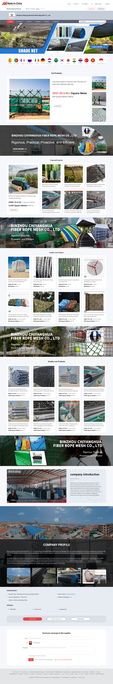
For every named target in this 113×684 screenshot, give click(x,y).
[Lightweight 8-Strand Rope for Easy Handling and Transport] (94, 267)
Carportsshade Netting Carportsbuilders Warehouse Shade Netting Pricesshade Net (51, 211)
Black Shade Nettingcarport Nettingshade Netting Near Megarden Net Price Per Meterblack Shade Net (68, 390)
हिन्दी (76, 673)
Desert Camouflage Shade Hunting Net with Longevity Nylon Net (94, 315)
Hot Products (16, 672)
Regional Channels (76, 672)
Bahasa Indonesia (100, 673)
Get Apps (99, 4)
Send (31, 659)
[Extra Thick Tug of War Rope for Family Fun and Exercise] (43, 267)
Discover (47, 21)
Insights (98, 672)
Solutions (38, 21)
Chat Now (102, 9)
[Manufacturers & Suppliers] (12, 3)
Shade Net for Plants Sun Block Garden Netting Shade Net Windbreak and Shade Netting (50, 185)
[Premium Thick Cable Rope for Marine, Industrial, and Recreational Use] (18, 267)
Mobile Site (92, 672)
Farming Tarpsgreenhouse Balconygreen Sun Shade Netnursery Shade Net (93, 211)
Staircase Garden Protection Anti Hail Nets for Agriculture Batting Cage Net (69, 83)
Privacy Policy (81, 677)
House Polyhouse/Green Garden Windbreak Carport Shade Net (72, 185)
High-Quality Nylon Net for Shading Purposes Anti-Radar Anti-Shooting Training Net (42, 315)
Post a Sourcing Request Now (63, 659)
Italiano (45, 673)
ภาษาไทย (81, 673)
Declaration (73, 677)
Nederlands (57, 673)
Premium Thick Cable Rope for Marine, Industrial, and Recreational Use (18, 280)
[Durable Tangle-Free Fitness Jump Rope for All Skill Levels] (69, 267)
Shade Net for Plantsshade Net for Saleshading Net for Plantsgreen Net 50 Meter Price (43, 390)
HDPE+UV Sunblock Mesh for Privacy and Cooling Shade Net (22, 197)
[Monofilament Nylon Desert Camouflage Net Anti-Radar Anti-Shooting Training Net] (69, 302)
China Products (24, 672)
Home (10, 21)
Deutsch (51, 673)
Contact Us (56, 21)
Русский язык (39, 673)
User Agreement (65, 677)
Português (26, 673)
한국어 (67, 673)
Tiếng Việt (91, 673)
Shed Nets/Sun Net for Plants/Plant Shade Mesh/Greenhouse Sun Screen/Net (96, 185)
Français (32, 673)
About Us (29, 21)
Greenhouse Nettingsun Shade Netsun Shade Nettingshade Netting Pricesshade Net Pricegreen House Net (94, 424)
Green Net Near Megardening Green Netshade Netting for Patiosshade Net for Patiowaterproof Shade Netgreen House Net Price (18, 390)
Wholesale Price (58, 672)
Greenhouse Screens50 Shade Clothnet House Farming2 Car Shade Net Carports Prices (18, 424)
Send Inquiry (91, 9)
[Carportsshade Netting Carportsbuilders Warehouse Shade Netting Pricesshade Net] (94, 376)
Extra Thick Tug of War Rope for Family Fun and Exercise (43, 280)
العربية (62, 673)
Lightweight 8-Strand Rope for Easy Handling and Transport (93, 280)
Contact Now (57, 106)
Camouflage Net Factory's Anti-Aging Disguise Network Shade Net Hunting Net (18, 315)
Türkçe (86, 673)
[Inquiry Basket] (92, 4)
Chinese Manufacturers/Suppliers (36, 672)
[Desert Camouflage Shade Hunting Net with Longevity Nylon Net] (94, 302)
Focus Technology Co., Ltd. (46, 677)
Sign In (69, 4)
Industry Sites (67, 672)
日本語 (72, 673)
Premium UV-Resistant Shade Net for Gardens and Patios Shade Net (73, 211)
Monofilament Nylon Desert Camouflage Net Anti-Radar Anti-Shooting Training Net (69, 315)
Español (20, 673)
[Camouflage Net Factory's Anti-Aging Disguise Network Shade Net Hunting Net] (18, 302)
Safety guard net (71, 594)
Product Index (85, 672)
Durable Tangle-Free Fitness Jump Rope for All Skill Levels (69, 280)
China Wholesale (50, 672)
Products (20, 21)
